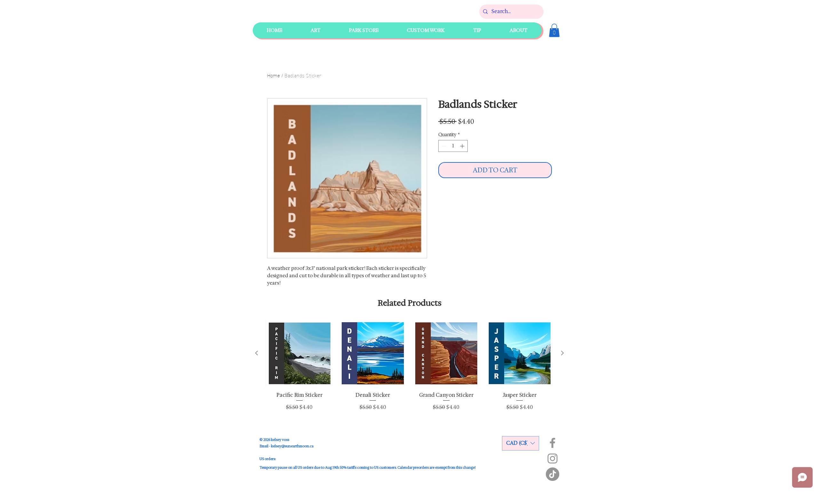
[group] (409, 368)
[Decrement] (443, 146)
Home (273, 75)
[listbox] (520, 443)
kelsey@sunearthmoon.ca (292, 446)
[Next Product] (562, 353)
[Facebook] (552, 443)
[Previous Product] (256, 353)
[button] (364, 30)
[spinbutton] (453, 146)
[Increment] (463, 146)
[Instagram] (552, 458)
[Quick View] (299, 353)
